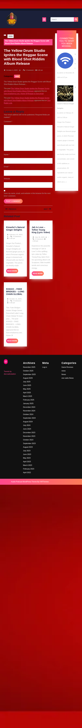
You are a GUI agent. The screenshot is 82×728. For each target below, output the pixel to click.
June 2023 (27, 454)
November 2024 (29, 411)
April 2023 (27, 462)
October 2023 (28, 440)
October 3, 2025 (12, 70)
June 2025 (27, 385)
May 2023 (27, 458)
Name (7, 154)
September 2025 (29, 374)
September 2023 (29, 443)
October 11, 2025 (15, 299)
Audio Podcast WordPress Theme (24, 482)
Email (6, 167)
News (64, 374)
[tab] (44, 19)
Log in (44, 367)
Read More (12, 271)
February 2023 (28, 469)
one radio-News (68, 378)
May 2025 (27, 389)
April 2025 (27, 392)
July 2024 (26, 425)
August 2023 (28, 447)
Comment (8, 121)
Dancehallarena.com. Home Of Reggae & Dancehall (24, 94)
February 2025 (28, 400)
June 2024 (27, 429)
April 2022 (27, 472)
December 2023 (29, 432)
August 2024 (28, 422)
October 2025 (28, 371)
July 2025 (26, 382)
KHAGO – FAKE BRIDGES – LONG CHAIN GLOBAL (15, 291)
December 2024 (29, 407)
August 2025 (28, 378)
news (11, 36)
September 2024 (29, 418)
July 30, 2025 (39, 237)
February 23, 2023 (15, 234)
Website (7, 179)
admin (61, 73)
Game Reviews (67, 367)
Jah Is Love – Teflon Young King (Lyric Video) (41, 230)
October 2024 (28, 414)
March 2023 (27, 465)
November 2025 (29, 367)
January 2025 (28, 403)
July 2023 (26, 451)
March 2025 (27, 396)
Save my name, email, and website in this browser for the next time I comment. (27, 194)
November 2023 (29, 436)
